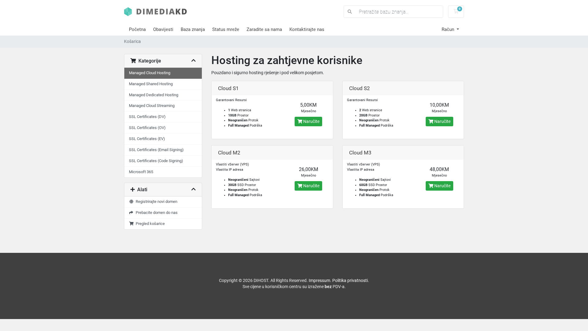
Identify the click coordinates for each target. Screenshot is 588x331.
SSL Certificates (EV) (147, 138)
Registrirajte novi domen (155, 201)
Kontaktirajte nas (306, 29)
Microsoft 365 (141, 171)
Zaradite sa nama (264, 29)
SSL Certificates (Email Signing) (156, 149)
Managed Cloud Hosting (149, 72)
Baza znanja (193, 29)
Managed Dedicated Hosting (153, 95)
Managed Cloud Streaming (152, 105)
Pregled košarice (149, 223)
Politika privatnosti (350, 280)
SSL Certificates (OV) (147, 127)
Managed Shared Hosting (151, 84)
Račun (448, 29)
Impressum (319, 280)
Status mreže (225, 29)
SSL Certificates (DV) (147, 116)
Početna (137, 29)
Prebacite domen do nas (156, 212)
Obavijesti (163, 29)
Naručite (310, 121)
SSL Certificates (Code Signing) (156, 160)
